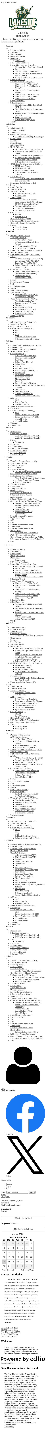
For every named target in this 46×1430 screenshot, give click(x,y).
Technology (19, 442)
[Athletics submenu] (14, 185)
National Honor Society (24, 394)
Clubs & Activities (17, 354)
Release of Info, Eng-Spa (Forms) (27, 162)
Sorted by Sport (21, 227)
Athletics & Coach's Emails (25, 193)
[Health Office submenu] (22, 147)
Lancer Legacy (20, 69)
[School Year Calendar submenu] (28, 434)
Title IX (13, 122)
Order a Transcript (17, 491)
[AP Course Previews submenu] (27, 238)
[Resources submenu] (7, 929)
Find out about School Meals (21, 476)
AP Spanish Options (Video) (25, 246)
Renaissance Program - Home (21, 411)
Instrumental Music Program (25, 303)
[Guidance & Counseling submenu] (30, 634)
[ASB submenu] (16, 398)
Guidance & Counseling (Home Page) (29, 137)
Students (9, 1184)
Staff (12, 225)
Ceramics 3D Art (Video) (24, 311)
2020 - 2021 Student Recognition (22, 535)
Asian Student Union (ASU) (25, 356)
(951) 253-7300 (12, 1334)
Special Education (17, 293)
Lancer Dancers (21, 381)
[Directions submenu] (19, 59)
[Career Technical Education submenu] (32, 769)
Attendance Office (17, 145)
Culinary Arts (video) (23, 276)
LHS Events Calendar (23, 166)
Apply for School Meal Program (27, 480)
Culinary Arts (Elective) (24, 362)
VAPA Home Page (17, 518)
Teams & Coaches (17, 191)
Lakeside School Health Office (26, 533)
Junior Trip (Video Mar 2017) (26, 263)
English (13, 280)
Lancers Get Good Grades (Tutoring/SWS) (26, 250)
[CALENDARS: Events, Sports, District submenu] (41, 164)
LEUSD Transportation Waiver (26, 204)
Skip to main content (8, 2)
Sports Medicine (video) (24, 278)
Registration (14, 444)
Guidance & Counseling (19, 134)
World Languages (17, 316)
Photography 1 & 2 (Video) (25, 309)
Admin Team (15, 526)
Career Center (15, 139)
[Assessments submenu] (7, 320)
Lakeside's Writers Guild (24, 377)
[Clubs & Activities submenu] (25, 354)
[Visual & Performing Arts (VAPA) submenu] (37, 299)
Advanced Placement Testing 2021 (23, 322)
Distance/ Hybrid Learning (20, 236)
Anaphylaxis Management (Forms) (28, 158)
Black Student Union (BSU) (25, 358)
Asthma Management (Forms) (26, 160)
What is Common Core (19, 252)
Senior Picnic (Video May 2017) (27, 261)
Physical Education (17, 286)
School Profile (15, 54)
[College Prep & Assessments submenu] (33, 828)
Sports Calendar (16, 187)
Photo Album (15, 425)
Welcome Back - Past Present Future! (29, 67)
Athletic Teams (20, 196)
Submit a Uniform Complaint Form (23, 499)
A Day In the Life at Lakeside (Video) (29, 78)
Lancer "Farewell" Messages (21, 82)
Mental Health (15, 432)
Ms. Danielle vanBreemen (10, 1205)
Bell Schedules (15, 177)
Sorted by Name (21, 229)
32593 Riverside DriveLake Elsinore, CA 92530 (10, 1331)
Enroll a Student (16, 467)
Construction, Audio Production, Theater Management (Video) (27, 272)
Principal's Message (17, 130)
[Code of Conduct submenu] (25, 712)
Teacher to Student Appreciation (27, 71)
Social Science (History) (19, 290)
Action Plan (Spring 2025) (25, 120)
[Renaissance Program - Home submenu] (34, 411)
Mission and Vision (17, 50)
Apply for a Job (16, 497)
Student (18, 215)
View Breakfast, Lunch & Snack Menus (30, 478)
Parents (8, 1186)
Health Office (15, 147)
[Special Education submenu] (25, 293)
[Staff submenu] (15, 225)
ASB (12, 398)
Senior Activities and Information (22, 406)
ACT (17, 335)
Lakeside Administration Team (21, 524)
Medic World (20, 389)
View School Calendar (18, 463)
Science (13, 288)
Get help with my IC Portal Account (23, 474)
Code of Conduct (16, 212)
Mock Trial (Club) (22, 392)
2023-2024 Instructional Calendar (27, 438)
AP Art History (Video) (23, 240)
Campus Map (20, 61)
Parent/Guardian (21, 217)
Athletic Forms (15, 198)
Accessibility (9, 1427)
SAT (17, 333)
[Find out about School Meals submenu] (33, 476)
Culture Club (20, 364)
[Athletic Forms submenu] (23, 198)
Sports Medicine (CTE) (24, 512)
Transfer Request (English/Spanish (28, 472)
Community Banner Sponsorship (22, 223)
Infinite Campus (16, 446)
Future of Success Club (23, 368)
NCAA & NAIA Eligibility (20, 219)
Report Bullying (16, 486)
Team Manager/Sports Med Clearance (29, 202)
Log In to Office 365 (18, 453)
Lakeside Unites (16, 347)
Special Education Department (21, 516)
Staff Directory (15, 52)
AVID (12, 257)
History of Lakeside (17, 56)
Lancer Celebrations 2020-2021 (27, 417)
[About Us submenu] (7, 48)
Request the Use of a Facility (21, 493)
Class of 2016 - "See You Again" (27, 94)
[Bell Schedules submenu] (23, 177)
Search (3, 1192)
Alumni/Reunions (21, 421)
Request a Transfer (17, 470)
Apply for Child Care (18, 489)
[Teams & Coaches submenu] (25, 691)
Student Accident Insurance (25, 206)
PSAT (17, 330)
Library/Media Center (18, 451)
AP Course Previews (18, 238)
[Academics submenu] (7, 234)
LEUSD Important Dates (24, 170)
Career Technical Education (20, 269)
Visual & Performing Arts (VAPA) (23, 299)
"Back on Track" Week (19, 352)
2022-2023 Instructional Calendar (27, 436)
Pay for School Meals (23, 482)
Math (12, 284)
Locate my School (17, 465)
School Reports (16, 103)
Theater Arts (19, 305)
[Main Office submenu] (7, 126)
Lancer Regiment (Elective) (25, 383)
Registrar (13, 141)
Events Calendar (21, 402)
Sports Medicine (21, 514)
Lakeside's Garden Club (24, 375)
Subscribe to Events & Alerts (21, 495)
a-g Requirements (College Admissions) (25, 255)
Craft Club (19, 360)
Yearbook (14, 423)
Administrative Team (18, 128)
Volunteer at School (17, 484)
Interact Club (20, 373)
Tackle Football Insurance (24, 208)
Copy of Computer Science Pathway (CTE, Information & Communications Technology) (27, 538)
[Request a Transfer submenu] (26, 470)
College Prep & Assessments (21, 328)
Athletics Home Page (18, 189)
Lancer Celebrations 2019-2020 (27, 415)
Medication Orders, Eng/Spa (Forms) (29, 149)
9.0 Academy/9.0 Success (24, 297)
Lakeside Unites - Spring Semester (23, 349)
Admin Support (16, 132)
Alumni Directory (21, 419)
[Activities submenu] (7, 343)
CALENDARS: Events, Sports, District (25, 164)
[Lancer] (33, 82)
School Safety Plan (17, 101)
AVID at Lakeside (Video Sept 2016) (29, 259)
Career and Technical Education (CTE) (25, 501)
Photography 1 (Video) (23, 307)
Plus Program (15, 408)
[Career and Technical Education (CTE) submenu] (41, 501)
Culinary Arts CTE (22, 510)
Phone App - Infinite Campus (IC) (23, 183)
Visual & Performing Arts (24, 301)
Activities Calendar (22, 404)
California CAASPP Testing (20, 326)
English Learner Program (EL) (26, 295)
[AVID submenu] (16, 257)
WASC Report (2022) (23, 118)
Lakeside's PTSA (16, 455)
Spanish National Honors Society (27, 396)
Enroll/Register (16, 143)
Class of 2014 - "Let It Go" (25, 99)
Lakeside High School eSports (26, 370)
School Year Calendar (18, 434)
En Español (5, 1197)
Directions (14, 59)
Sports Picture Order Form (25, 210)
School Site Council (17, 80)
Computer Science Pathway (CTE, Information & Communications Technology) (28, 505)
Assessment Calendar (18, 324)
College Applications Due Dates (27, 339)
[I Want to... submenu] (7, 459)
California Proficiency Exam (25, 337)
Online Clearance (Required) (26, 200)
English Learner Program (19, 282)
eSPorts (18, 366)
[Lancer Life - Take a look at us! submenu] (35, 65)
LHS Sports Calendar (23, 168)
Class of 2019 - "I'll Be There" (26, 84)
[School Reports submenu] (23, 103)
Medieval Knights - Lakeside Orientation (25, 345)
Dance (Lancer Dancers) (24, 314)
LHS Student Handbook (19, 63)
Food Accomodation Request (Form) (28, 156)
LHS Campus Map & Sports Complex (24, 221)
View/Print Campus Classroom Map (23, 461)
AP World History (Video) (25, 248)
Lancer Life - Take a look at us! (22, 65)
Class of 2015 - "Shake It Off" (26, 97)
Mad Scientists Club (22, 379)
